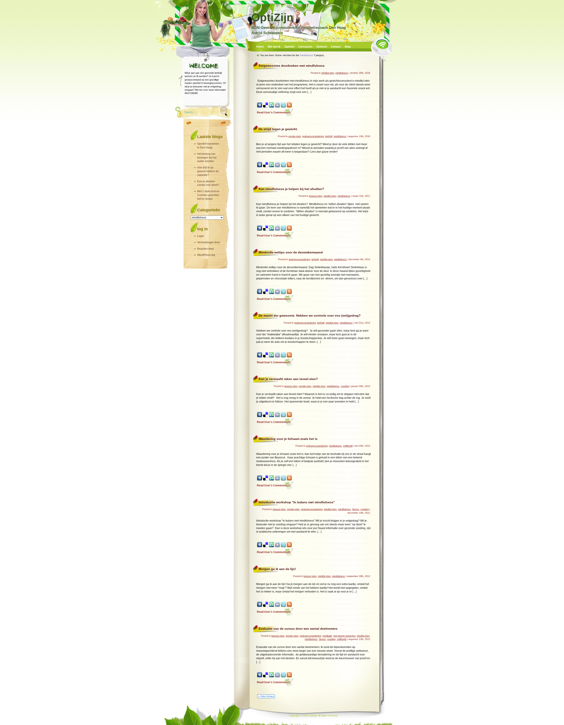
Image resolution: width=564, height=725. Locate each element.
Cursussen (305, 46)
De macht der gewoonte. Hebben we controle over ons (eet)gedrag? (310, 315)
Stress (355, 509)
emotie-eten (294, 136)
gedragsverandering (313, 136)
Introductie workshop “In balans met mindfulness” (297, 502)
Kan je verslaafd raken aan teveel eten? (288, 379)
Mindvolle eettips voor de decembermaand (291, 252)
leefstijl (328, 136)
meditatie (327, 636)
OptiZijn (272, 17)
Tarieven (321, 46)
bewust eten (315, 196)
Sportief (289, 46)
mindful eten (327, 73)
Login (200, 236)
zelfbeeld (347, 446)
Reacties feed (205, 248)
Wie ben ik (274, 46)
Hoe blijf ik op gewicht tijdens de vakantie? (208, 171)
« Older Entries (266, 696)
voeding (345, 386)
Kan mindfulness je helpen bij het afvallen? (291, 189)
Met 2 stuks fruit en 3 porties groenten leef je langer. (208, 195)
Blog (348, 46)
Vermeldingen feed (208, 242)
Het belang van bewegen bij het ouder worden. (206, 157)
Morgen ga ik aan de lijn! (277, 569)
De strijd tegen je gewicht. (278, 129)
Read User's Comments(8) (273, 552)
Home (260, 46)
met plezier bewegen (344, 636)
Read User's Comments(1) (273, 299)
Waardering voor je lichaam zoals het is (288, 439)
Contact (336, 46)
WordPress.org (206, 254)
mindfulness (341, 73)
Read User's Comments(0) (273, 112)
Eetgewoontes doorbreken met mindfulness (292, 65)
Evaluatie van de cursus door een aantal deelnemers (298, 628)
